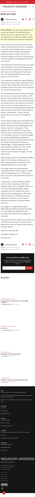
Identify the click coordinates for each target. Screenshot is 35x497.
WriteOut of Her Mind (10, 326)
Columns (4, 11)
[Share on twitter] (26, 19)
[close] (33, 2)
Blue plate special (5, 413)
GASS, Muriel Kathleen (6, 444)
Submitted (4, 355)
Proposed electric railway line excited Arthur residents (15, 432)
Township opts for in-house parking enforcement (13, 392)
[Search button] (29, 6)
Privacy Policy (4, 474)
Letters (3, 418)
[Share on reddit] (29, 19)
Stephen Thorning (6, 304)
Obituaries (4, 443)
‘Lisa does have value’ (6, 425)
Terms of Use (4, 472)
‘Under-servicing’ (5, 423)
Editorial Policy (4, 476)
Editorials (4, 406)
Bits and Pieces (9, 11)
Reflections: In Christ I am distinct (9, 438)
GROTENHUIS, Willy (5, 447)
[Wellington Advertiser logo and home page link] (15, 6)
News (2, 390)
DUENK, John (4, 450)
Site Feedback (4, 478)
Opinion (14, 11)
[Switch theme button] (33, 6)
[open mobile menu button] (2, 6)
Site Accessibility (5, 480)
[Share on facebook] (23, 19)
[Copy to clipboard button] (32, 19)
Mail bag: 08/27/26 (5, 420)
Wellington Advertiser (11, 19)
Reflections (8, 352)
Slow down (3, 435)
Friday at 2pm (4, 410)
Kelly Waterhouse (6, 330)
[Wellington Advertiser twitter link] (2, 488)
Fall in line (3, 407)
